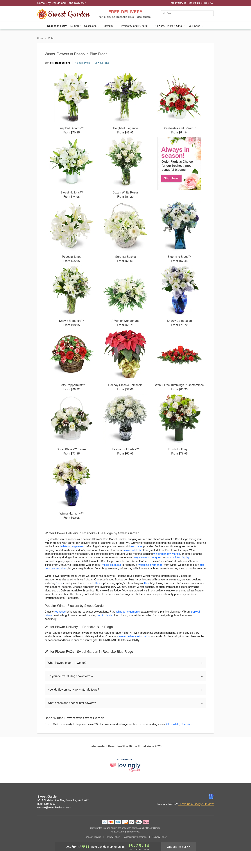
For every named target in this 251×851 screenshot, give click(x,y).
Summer (75, 26)
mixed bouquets (111, 564)
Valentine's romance (150, 564)
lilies (146, 583)
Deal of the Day (57, 26)
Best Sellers (62, 62)
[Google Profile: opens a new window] (211, 796)
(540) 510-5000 (46, 803)
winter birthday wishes (166, 553)
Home (40, 38)
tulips (99, 583)
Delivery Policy (159, 837)
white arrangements (73, 546)
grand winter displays (178, 557)
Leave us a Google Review (196, 804)
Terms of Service (93, 837)
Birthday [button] (109, 26)
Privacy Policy (113, 837)
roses (59, 583)
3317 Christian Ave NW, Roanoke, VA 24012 (63, 800)
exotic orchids (132, 550)
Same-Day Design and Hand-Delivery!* (62, 3)
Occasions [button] (90, 26)
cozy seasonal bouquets (147, 557)
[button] (241, 835)
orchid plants (104, 615)
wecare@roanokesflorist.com (54, 807)
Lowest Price (102, 62)
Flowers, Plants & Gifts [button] (168, 26)
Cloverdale (172, 724)
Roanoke (186, 724)
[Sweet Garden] (63, 14)
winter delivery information (134, 636)
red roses (137, 546)
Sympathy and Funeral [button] (134, 26)
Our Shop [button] (195, 26)
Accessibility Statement (135, 837)
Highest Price (82, 62)
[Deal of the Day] (179, 163)
